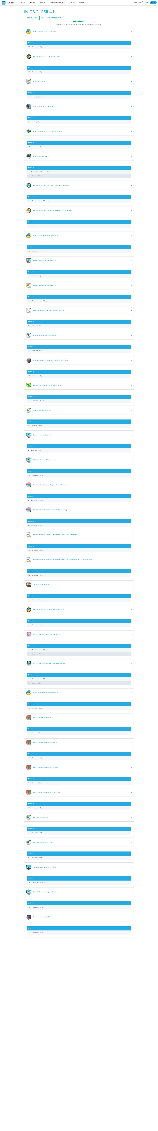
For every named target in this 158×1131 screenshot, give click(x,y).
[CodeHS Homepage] (9, 2)
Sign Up (153, 2)
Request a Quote (137, 2)
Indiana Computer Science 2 (51, 18)
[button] (23, 2)
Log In (146, 2)
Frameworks (32, 18)
